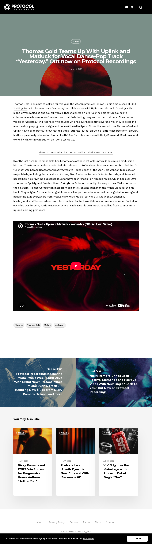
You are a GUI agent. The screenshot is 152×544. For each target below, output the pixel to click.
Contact (111, 522)
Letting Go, (20, 108)
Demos (74, 522)
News (76, 41)
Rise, (71, 135)
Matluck (19, 325)
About (39, 522)
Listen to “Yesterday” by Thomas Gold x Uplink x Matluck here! (76, 152)
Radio (86, 522)
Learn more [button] (88, 538)
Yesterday (59, 325)
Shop (98, 522)
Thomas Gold (33, 325)
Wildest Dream (52, 183)
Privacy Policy (57, 522)
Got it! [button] (137, 538)
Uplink (47, 325)
